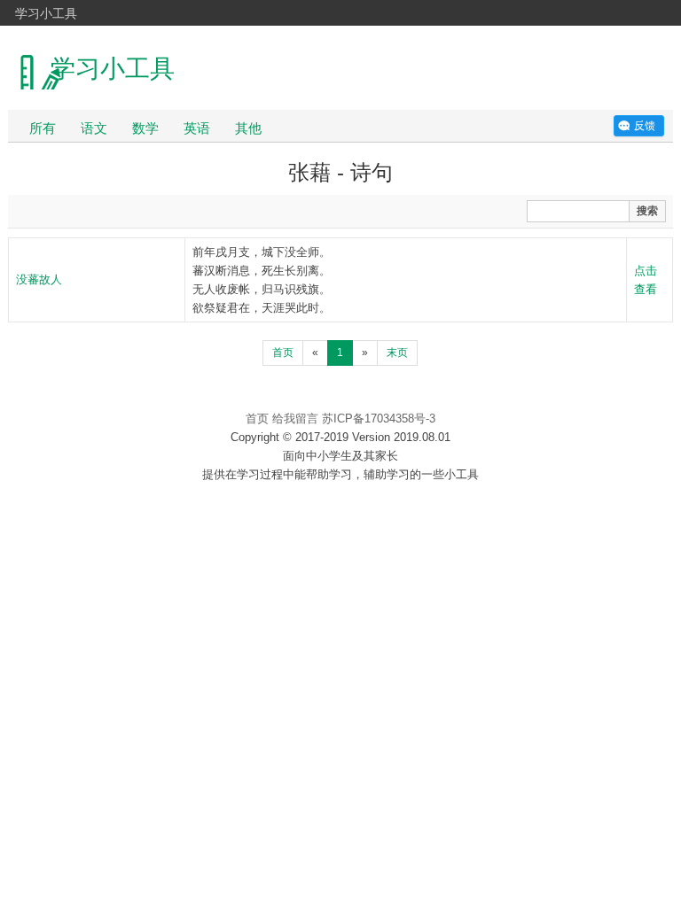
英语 (197, 128)
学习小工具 (46, 12)
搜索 (647, 211)
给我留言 (295, 418)
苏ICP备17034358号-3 (378, 418)
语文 (94, 128)
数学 (145, 128)
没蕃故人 (39, 279)
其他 (248, 128)
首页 (283, 352)
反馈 (644, 126)
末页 (397, 352)
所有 (42, 128)
